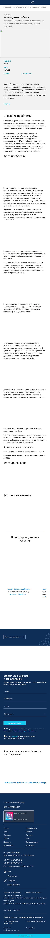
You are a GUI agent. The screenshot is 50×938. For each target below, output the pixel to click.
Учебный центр (8, 901)
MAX (9, 871)
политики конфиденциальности (24, 731)
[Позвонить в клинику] (42, 2)
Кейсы (6, 839)
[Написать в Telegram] (32, 2)
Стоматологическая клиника (19, 917)
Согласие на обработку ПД (35, 921)
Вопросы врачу (32, 842)
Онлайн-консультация (33, 892)
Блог (28, 839)
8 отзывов (12, 594)
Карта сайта (30, 928)
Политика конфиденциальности (11, 929)
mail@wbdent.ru (13, 885)
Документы (8, 846)
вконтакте (7, 910)
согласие (15, 729)
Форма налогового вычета (13, 895)
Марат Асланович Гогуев (19, 589)
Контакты (30, 846)
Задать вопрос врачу (12, 637)
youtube (16, 910)
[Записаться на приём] (37, 2)
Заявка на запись (14, 723)
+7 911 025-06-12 (12, 863)
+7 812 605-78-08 (12, 860)
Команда (7, 835)
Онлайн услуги (31, 828)
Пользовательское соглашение (10, 922)
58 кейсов (22, 594)
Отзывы (29, 835)
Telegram (11, 881)
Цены (5, 832)
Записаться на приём (25, 936)
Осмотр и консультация (12, 892)
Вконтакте (12, 876)
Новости (7, 842)
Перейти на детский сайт (12, 898)
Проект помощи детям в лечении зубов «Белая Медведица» (24, 903)
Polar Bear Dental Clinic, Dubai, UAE (34, 898)
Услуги (6, 828)
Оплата (29, 832)
